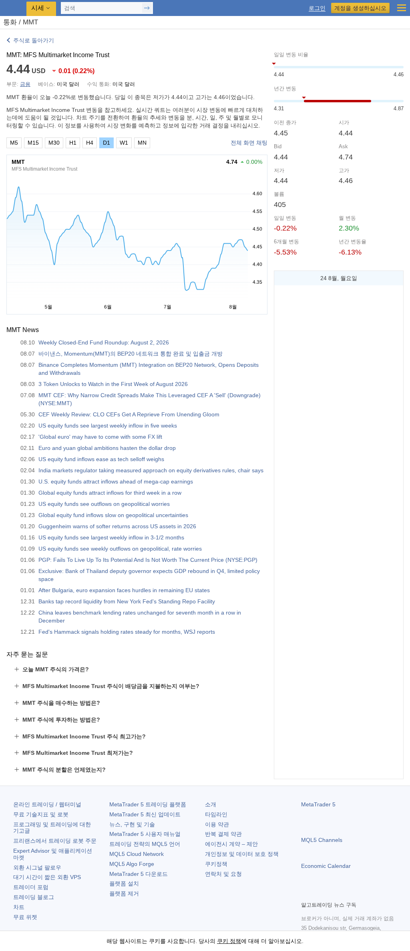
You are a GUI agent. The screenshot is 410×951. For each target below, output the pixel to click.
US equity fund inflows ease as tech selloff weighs (101, 459)
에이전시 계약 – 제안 (231, 844)
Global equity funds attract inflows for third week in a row (109, 492)
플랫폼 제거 (124, 893)
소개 (210, 804)
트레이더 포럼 (30, 887)
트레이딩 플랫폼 (147, 804)
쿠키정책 (216, 864)
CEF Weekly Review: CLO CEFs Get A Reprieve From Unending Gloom (128, 414)
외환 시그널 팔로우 (37, 867)
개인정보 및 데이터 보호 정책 (242, 854)
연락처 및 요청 (223, 874)
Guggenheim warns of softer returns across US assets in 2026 (117, 526)
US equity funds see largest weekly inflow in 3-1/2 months (111, 537)
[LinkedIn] (357, 894)
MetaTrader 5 (318, 804)
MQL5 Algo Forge (131, 864)
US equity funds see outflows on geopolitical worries (104, 504)
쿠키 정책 (229, 941)
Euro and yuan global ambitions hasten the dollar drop (107, 448)
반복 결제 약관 (223, 834)
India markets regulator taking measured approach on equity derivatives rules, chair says (150, 470)
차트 (18, 907)
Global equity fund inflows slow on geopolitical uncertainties (113, 515)
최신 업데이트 (145, 814)
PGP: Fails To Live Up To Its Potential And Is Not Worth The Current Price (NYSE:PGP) (147, 560)
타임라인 (216, 814)
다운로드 (138, 874)
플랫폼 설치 (124, 883)
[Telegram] (319, 894)
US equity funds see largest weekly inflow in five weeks (107, 425)
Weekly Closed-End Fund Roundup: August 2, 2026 (103, 342)
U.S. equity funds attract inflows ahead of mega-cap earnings (115, 481)
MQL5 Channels (321, 840)
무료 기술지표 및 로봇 (40, 814)
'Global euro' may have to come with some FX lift (100, 437)
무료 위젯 (25, 917)
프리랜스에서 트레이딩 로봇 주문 (54, 841)
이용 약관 (217, 824)
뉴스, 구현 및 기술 (132, 824)
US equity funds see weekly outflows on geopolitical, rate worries (120, 548)
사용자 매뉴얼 (145, 834)
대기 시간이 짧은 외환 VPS (47, 877)
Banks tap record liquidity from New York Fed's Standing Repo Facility (126, 601)
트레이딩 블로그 (33, 897)
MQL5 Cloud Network (136, 854)
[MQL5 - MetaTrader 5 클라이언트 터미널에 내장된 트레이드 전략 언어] (14, 8)
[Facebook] (306, 894)
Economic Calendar (326, 866)
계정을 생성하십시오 (360, 8)
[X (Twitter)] (331, 894)
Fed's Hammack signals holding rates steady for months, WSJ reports (126, 632)
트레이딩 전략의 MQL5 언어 (144, 844)
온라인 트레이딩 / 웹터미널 (47, 804)
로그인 (317, 8)
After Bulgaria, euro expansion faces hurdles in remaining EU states (124, 590)
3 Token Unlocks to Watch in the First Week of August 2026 (113, 384)
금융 (25, 84)
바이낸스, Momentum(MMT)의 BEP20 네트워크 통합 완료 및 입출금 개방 (130, 353)
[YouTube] (344, 894)
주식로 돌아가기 (33, 40)
